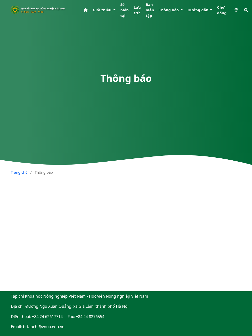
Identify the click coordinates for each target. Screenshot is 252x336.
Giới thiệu (102, 9)
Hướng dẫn (198, 9)
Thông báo (169, 9)
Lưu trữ (137, 10)
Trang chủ (19, 172)
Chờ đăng (222, 10)
